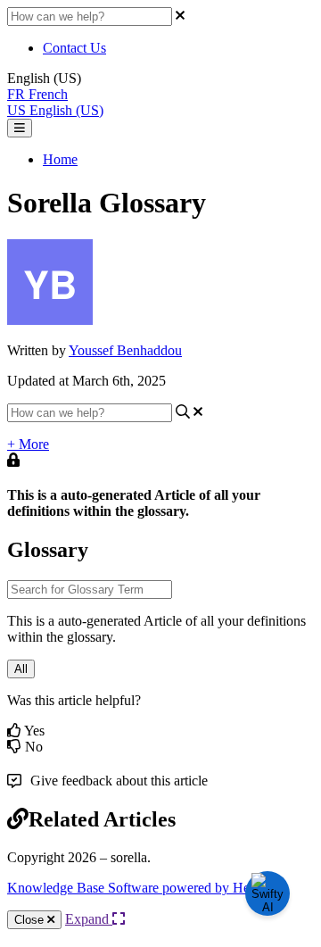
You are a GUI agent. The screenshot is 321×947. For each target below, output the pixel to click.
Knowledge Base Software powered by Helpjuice (147, 887)
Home (60, 159)
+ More (28, 444)
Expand (88, 918)
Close (30, 919)
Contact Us (74, 47)
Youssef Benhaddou (125, 350)
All (21, 669)
